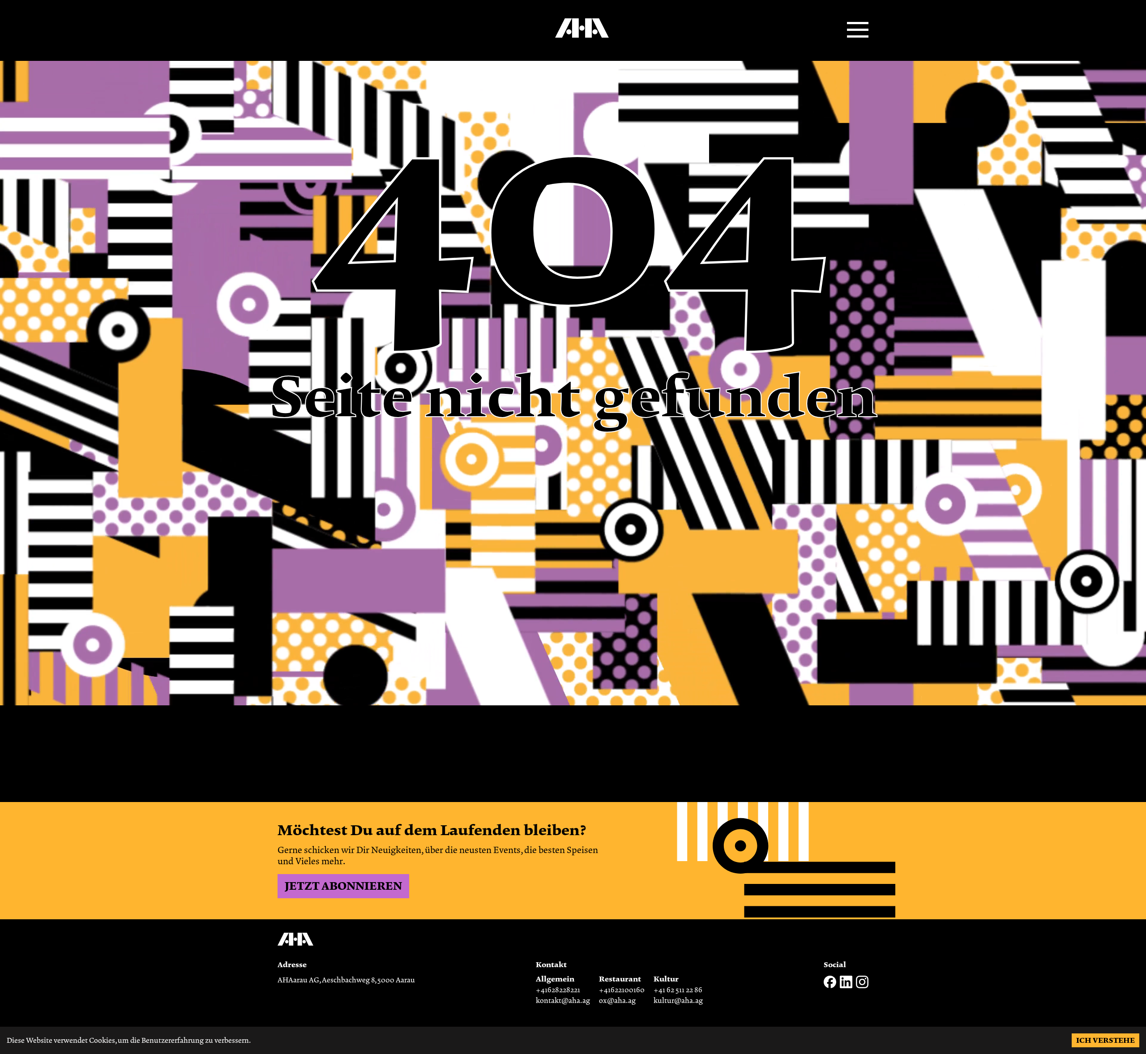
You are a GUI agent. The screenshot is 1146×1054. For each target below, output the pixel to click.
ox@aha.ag (617, 1000)
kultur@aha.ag (678, 1000)
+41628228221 (558, 990)
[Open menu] (857, 30)
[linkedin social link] (846, 985)
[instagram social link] (862, 985)
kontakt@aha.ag (563, 1000)
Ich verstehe (1105, 1040)
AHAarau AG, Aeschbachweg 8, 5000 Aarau (346, 980)
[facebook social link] (830, 985)
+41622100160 (622, 990)
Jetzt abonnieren (343, 886)
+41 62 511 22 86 (678, 990)
